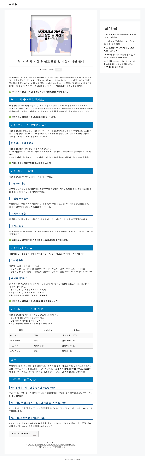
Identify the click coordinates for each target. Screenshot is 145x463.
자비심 (13, 4)
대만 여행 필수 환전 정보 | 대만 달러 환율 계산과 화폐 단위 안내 (52, 444)
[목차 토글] (33, 434)
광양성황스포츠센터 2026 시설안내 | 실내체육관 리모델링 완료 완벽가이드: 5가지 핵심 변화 (119, 64)
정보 (51, 442)
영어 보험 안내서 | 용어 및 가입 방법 (52, 447)
